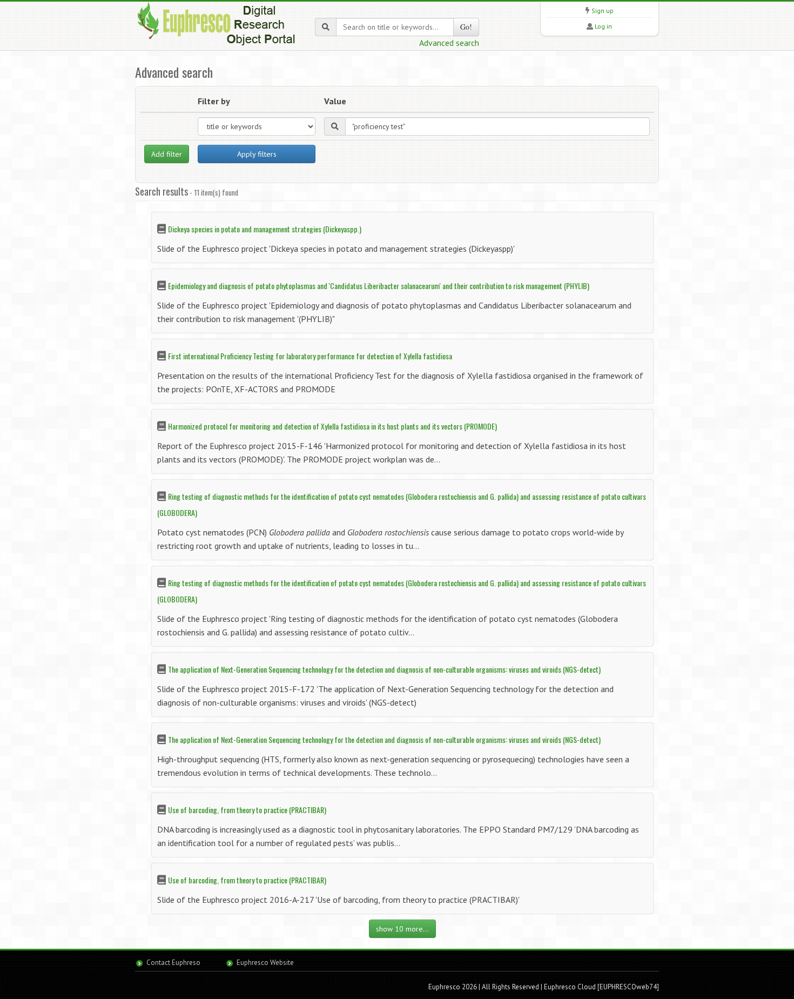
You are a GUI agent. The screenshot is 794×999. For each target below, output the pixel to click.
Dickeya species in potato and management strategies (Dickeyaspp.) (264, 228)
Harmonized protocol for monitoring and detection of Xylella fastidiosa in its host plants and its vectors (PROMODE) (332, 426)
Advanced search (449, 42)
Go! (466, 27)
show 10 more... (402, 929)
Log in (603, 26)
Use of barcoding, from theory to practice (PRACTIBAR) (247, 809)
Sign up (602, 10)
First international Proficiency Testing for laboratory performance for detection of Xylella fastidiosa (310, 355)
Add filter (166, 154)
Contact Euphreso (173, 962)
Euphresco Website (265, 962)
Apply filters (257, 154)
